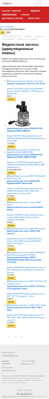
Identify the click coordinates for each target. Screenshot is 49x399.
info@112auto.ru (8, 352)
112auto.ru (27, 390)
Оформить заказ (8, 370)
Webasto (35, 10)
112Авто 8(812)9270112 (11, 36)
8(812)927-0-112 (28, 364)
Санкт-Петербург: (28, 361)
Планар (25, 14)
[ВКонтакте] (11, 349)
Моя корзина (7, 367)
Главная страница (6, 362)
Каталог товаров (11, 10)
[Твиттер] (7, 349)
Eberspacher (9, 14)
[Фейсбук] (3, 349)
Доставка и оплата (12, 18)
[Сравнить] (17, 99)
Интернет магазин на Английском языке (18, 396)
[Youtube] (15, 349)
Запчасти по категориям (27, 39)
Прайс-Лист (34, 18)
